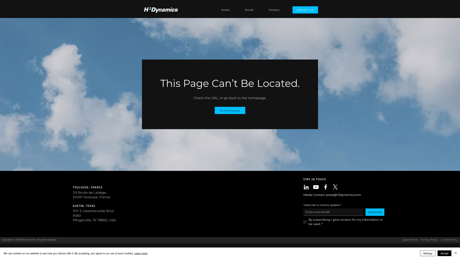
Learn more (141, 253)
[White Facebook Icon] (325, 187)
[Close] (456, 253)
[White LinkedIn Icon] (306, 187)
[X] (335, 187)
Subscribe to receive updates (322, 205)
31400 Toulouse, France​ (91, 197)
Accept (444, 253)
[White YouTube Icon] (315, 187)
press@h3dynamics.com (343, 195)
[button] (279, 9)
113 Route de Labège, (90, 193)
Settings (427, 253)
